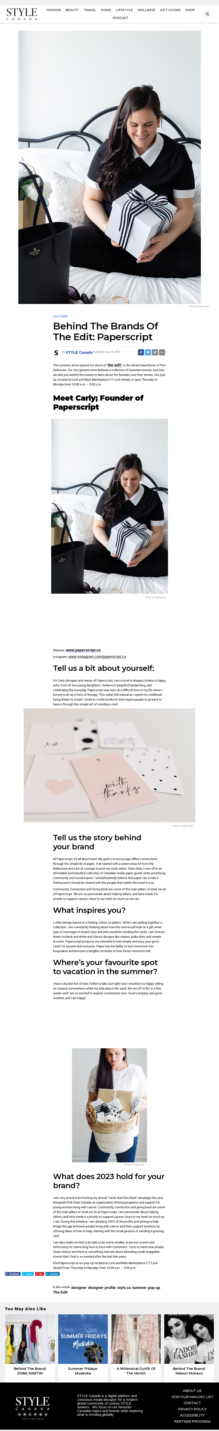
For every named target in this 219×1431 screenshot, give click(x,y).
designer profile (102, 1288)
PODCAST (120, 18)
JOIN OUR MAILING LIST (192, 1397)
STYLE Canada (79, 352)
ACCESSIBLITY (192, 1415)
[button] (207, 14)
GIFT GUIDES (170, 10)
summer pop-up (146, 1288)
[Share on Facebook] (141, 352)
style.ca (124, 1288)
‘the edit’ (114, 365)
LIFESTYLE (124, 10)
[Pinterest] (25, 1414)
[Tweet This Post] (148, 352)
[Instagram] (19, 1414)
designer (79, 1288)
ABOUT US (192, 1391)
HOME (106, 10)
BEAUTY (72, 10)
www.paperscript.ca (83, 650)
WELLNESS (146, 10)
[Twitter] (35, 1414)
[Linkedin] (40, 1414)
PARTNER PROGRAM (192, 1421)
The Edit (60, 1292)
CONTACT (192, 1403)
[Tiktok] (46, 1414)
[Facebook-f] (30, 1414)
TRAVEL (90, 10)
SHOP (190, 10)
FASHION (53, 10)
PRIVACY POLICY (192, 1409)
